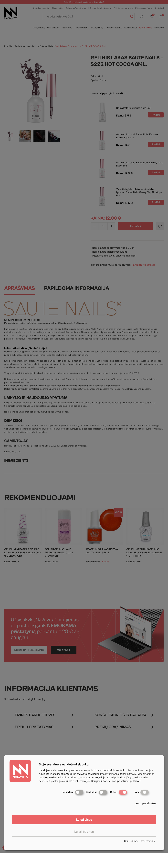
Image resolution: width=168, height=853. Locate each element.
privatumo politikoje (129, 781)
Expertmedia (147, 841)
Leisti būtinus (84, 832)
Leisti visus (84, 820)
